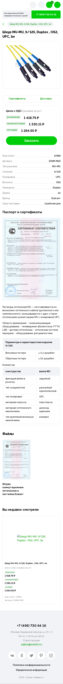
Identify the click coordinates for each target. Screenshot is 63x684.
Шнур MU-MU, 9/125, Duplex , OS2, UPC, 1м (26, 563)
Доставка (46, 98)
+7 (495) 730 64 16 (46, 14)
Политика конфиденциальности (31, 665)
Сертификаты (17, 98)
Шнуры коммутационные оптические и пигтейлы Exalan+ (13, 489)
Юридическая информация (31, 670)
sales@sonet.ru (31, 644)
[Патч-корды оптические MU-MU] (4, 24)
